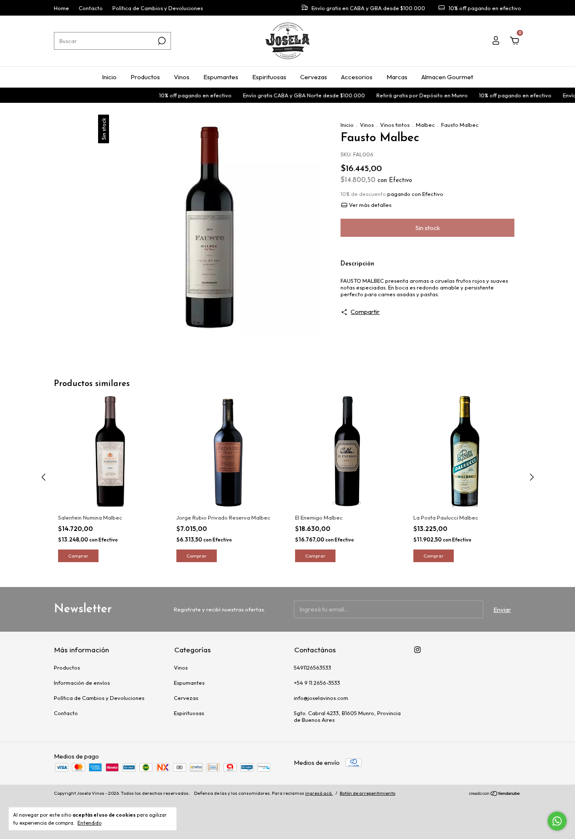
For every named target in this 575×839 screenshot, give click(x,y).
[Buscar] (161, 40)
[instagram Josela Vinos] (417, 649)
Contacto (91, 8)
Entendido (89, 823)
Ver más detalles (369, 204)
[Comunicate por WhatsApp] (557, 821)
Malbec (425, 124)
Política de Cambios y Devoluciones (157, 8)
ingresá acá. (319, 793)
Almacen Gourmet (447, 77)
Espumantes (220, 77)
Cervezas (313, 77)
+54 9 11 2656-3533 (317, 682)
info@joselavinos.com (321, 697)
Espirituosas (269, 77)
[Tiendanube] (495, 794)
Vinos (181, 77)
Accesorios (357, 77)
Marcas (396, 77)
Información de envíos (82, 682)
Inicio (109, 77)
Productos (145, 77)
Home (61, 8)
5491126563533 (312, 667)
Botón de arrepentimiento (367, 793)
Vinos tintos (395, 124)
